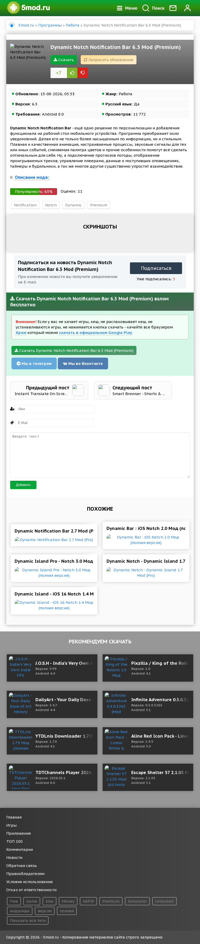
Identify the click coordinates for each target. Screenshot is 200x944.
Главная (14, 817)
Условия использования (29, 881)
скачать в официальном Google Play (95, 332)
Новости (14, 857)
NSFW (88, 901)
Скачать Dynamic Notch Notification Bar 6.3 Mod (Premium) (75, 350)
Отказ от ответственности (31, 889)
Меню (131, 8)
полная (67, 910)
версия (45, 910)
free (14, 901)
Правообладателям (25, 873)
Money (68, 901)
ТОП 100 (14, 841)
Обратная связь (21, 865)
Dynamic (73, 204)
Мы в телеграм (36, 363)
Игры (11, 825)
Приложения (18, 833)
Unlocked (164, 901)
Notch (51, 204)
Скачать (65, 59)
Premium (98, 204)
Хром (21, 332)
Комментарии (19, 849)
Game (31, 901)
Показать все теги (28, 920)
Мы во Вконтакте (85, 363)
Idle (49, 901)
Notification (25, 204)
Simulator (137, 901)
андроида (19, 910)
